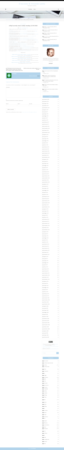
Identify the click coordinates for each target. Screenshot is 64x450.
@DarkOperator (11, 44)
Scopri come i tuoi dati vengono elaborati (29, 112)
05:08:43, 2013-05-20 (31, 33)
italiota (45, 404)
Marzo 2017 (46, 120)
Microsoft (45, 383)
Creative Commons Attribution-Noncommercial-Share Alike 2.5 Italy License (50, 346)
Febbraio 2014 (46, 196)
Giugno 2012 (46, 235)
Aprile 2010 (46, 289)
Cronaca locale (46, 366)
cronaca (45, 365)
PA (44, 408)
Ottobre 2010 (46, 277)
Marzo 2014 (46, 194)
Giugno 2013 (46, 211)
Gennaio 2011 (46, 271)
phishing (45, 395)
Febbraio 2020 (46, 99)
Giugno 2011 (46, 260)
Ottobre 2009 (46, 302)
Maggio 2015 (46, 165)
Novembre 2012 (47, 225)
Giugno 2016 (46, 138)
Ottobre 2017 (46, 105)
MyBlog (45, 406)
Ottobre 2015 (46, 155)
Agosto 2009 (46, 306)
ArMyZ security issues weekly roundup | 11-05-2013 (21, 54)
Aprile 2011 (46, 264)
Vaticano (45, 441)
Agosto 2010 (46, 281)
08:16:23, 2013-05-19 (12, 32)
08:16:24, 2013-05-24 (30, 45)
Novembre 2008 (47, 324)
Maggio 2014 (46, 190)
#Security (15, 47)
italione (45, 402)
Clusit (45, 381)
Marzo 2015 (46, 169)
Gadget (45, 375)
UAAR (45, 437)
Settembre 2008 (47, 328)
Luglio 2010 (46, 283)
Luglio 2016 (46, 136)
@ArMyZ (36, 31)
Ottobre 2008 (46, 326)
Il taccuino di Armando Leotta (32, 4)
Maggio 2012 (46, 237)
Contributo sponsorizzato (48, 362)
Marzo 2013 (46, 217)
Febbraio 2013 (46, 219)
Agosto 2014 (46, 184)
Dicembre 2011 (46, 248)
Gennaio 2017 (46, 124)
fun (44, 373)
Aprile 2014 (46, 192)
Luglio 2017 (46, 111)
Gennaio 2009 (46, 320)
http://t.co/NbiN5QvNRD (23, 33)
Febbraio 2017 (46, 122)
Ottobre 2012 (46, 227)
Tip (44, 435)
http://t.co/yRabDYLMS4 (32, 36)
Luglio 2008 (46, 333)
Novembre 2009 (47, 299)
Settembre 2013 (47, 206)
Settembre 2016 (47, 132)
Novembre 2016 (47, 128)
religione (45, 420)
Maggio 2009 (46, 312)
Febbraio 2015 (46, 171)
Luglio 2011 (46, 258)
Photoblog (30, 9)
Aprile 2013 (46, 215)
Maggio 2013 (46, 213)
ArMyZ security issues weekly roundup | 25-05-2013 (23, 25)
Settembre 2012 (47, 229)
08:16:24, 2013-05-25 (30, 46)
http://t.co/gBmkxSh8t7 (19, 50)
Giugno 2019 (46, 103)
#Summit (18, 47)
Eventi (45, 369)
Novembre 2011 (47, 250)
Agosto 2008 (46, 330)
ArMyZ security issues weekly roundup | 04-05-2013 (21, 58)
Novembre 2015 (47, 153)
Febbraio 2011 (46, 268)
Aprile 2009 (46, 314)
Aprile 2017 (46, 118)
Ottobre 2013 (46, 204)
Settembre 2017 (47, 107)
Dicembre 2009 (46, 297)
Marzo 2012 (46, 242)
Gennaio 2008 (46, 337)
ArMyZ (20, 27)
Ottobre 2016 (46, 130)
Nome (7, 103)
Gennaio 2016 (46, 149)
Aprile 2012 (46, 240)
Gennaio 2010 (46, 295)
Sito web (30, 103)
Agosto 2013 (46, 209)
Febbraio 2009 (46, 318)
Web (44, 399)
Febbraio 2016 (46, 146)
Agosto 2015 (46, 159)
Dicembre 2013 (46, 200)
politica (45, 412)
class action (46, 360)
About (35, 9)
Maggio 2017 (46, 115)
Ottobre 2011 (46, 252)
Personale (46, 410)
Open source (46, 385)
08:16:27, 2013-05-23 (22, 44)
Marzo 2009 (46, 316)
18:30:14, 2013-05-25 (28, 48)
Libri (44, 418)
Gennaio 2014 (46, 198)
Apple (45, 379)
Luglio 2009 (46, 308)
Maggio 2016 (46, 140)
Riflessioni (45, 422)
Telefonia (45, 433)
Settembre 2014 (47, 182)
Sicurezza (45, 387)
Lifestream (46, 428)
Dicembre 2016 (46, 126)
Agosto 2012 (46, 231)
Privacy (45, 397)
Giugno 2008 (46, 335)
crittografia (46, 388)
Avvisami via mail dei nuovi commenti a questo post (14, 100)
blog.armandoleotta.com (54, 348)
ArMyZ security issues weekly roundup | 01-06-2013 (21, 56)
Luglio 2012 (46, 233)
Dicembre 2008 (46, 322)
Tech (45, 431)
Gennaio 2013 (46, 221)
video (45, 443)
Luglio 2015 (46, 161)
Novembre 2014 (47, 178)
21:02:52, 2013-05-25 (27, 50)
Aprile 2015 (46, 167)
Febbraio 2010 (46, 293)
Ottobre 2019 (46, 101)
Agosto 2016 (46, 134)
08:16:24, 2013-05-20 (12, 35)
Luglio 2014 (46, 186)
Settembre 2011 (47, 254)
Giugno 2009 (46, 310)
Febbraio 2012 (46, 244)
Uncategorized (46, 439)
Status (45, 427)
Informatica (46, 377)
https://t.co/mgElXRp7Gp (26, 47)
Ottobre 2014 (46, 180)
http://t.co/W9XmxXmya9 (31, 29)
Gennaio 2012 (46, 246)
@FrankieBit (36, 34)
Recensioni (46, 416)
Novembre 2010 (47, 275)
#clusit (23, 48)
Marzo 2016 (46, 144)
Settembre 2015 (47, 157)
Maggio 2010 (46, 287)
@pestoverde (17, 44)
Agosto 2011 (46, 256)
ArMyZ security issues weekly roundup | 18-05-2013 (21, 62)
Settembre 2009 (47, 304)
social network (46, 424)
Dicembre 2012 (46, 223)
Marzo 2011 (46, 266)
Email (19, 103)
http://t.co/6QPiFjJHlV (23, 31)
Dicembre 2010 (46, 273)
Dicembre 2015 (46, 151)
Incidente (45, 393)
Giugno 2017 (46, 113)
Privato (45, 414)
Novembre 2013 (47, 202)
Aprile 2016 (46, 142)
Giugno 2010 (46, 285)
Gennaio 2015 (46, 173)
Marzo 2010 (46, 291)
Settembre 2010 (47, 279)
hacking (45, 390)
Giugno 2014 (46, 188)
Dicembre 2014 (46, 175)
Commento (8, 87)
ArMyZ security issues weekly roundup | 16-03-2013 (21, 60)
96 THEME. (34, 448)
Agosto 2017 (46, 109)
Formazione (46, 371)
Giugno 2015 (46, 163)
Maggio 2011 (46, 262)
